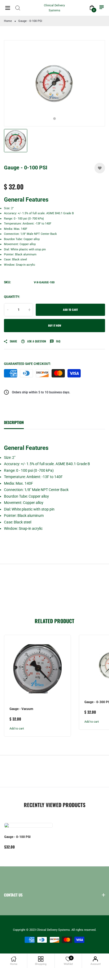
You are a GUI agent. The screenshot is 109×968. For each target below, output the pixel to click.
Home (8, 21)
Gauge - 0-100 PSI (17, 837)
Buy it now (54, 325)
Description (14, 422)
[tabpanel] (54, 83)
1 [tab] (54, 118)
